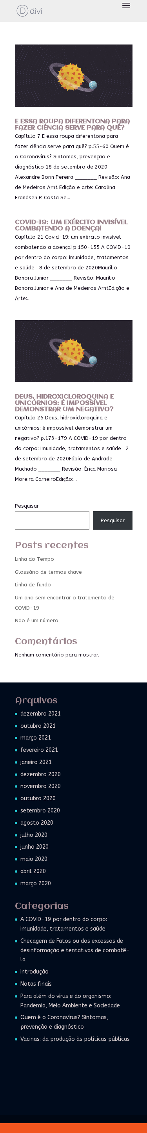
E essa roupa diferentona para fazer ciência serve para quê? (72, 124)
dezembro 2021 (40, 713)
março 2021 (35, 737)
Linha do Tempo (34, 559)
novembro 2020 (40, 786)
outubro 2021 (38, 726)
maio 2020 (33, 859)
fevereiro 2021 (39, 750)
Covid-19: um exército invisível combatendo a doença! (71, 225)
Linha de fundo (33, 585)
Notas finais (36, 984)
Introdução (34, 971)
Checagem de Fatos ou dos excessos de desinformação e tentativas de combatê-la (75, 950)
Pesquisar (27, 506)
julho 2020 (33, 835)
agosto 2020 (36, 823)
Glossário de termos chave (48, 572)
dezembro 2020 (40, 774)
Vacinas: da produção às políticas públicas (75, 1039)
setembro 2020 (40, 810)
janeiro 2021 (36, 762)
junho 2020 (34, 847)
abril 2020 (33, 871)
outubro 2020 (38, 798)
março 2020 (35, 883)
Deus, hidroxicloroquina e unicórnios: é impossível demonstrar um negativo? (64, 403)
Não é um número (36, 620)
